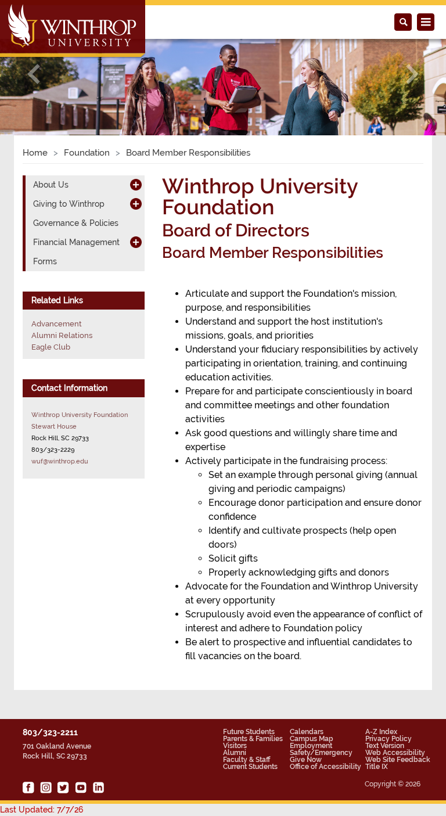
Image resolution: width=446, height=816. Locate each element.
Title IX (376, 767)
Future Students (249, 732)
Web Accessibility (395, 753)
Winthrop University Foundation (79, 415)
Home (35, 153)
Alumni (234, 753)
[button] (33, 74)
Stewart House (54, 426)
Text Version (384, 746)
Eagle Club (50, 347)
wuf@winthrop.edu (59, 461)
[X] (63, 787)
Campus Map (311, 739)
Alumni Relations (61, 335)
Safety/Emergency (321, 753)
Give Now (306, 760)
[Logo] (73, 29)
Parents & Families (253, 739)
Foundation (87, 153)
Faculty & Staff (246, 760)
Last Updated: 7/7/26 (41, 809)
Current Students (250, 767)
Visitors (235, 746)
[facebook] (28, 787)
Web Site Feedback (397, 760)
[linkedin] (98, 787)
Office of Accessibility (325, 767)
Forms (45, 261)
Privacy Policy (388, 739)
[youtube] (81, 787)
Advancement (56, 323)
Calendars (306, 732)
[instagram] (46, 787)
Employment (311, 746)
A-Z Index (381, 732)
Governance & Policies (75, 223)
